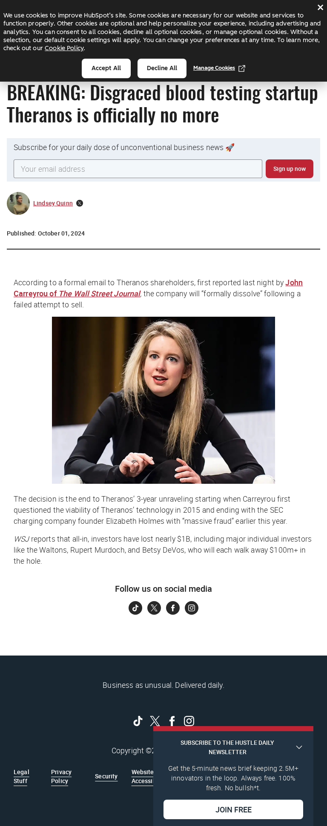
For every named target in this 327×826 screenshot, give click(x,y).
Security (106, 776)
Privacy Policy (61, 776)
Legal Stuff (21, 776)
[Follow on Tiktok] (135, 608)
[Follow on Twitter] (154, 608)
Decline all (162, 68)
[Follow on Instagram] (191, 608)
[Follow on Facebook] (173, 608)
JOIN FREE (233, 809)
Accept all (106, 68)
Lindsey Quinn (53, 203)
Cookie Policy (64, 48)
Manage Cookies (214, 68)
